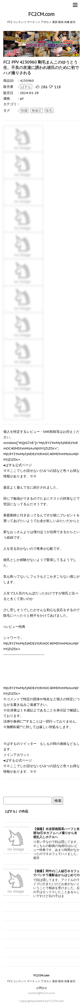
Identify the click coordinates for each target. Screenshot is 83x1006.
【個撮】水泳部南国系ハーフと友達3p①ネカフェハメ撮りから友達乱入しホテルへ (56, 833)
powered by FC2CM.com (48, 1001)
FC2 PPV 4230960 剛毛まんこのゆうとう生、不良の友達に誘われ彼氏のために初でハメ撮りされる (41, 67)
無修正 (37, 110)
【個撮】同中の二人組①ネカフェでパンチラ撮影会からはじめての (56, 873)
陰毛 (49, 110)
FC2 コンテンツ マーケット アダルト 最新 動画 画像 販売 (41, 981)
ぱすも (26, 86)
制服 (24, 110)
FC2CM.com (41, 14)
